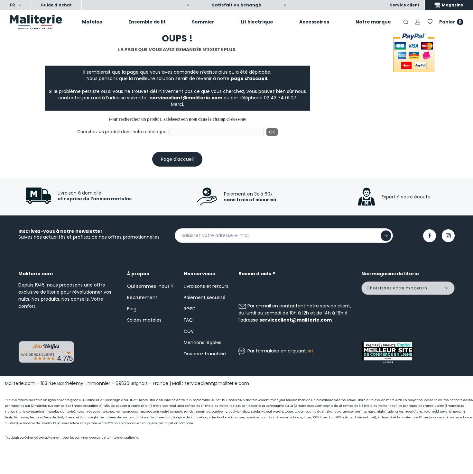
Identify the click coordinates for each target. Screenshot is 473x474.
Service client (405, 5)
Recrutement (142, 297)
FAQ (188, 320)
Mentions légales (202, 342)
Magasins (452, 5)
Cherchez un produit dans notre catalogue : (123, 132)
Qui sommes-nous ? (150, 286)
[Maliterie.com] (39, 22)
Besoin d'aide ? (256, 273)
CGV (189, 331)
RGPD (190, 308)
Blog (131, 308)
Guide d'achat (56, 5)
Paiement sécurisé (205, 297)
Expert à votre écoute (406, 197)
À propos (138, 273)
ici (310, 351)
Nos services (199, 273)
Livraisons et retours (206, 286)
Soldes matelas (144, 320)
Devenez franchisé (205, 354)
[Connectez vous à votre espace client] (418, 21)
